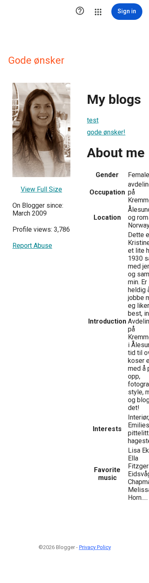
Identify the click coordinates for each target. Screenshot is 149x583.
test (93, 120)
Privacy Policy (95, 547)
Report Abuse (32, 246)
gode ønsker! (106, 132)
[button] (80, 12)
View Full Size (41, 189)
